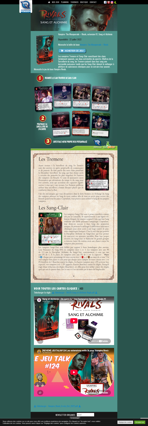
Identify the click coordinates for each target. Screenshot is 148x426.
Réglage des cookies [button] (125, 422)
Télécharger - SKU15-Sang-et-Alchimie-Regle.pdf (74, 292)
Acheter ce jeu (73, 51)
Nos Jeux (55, 2)
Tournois (74, 2)
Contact (93, 2)
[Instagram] (112, 3)
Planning (65, 2)
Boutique (84, 2)
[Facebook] (105, 3)
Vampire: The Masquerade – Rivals (94, 44)
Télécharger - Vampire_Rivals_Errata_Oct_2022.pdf (57, 406)
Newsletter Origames (66, 414)
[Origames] (115, 3)
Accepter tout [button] (140, 422)
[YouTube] (108, 3)
